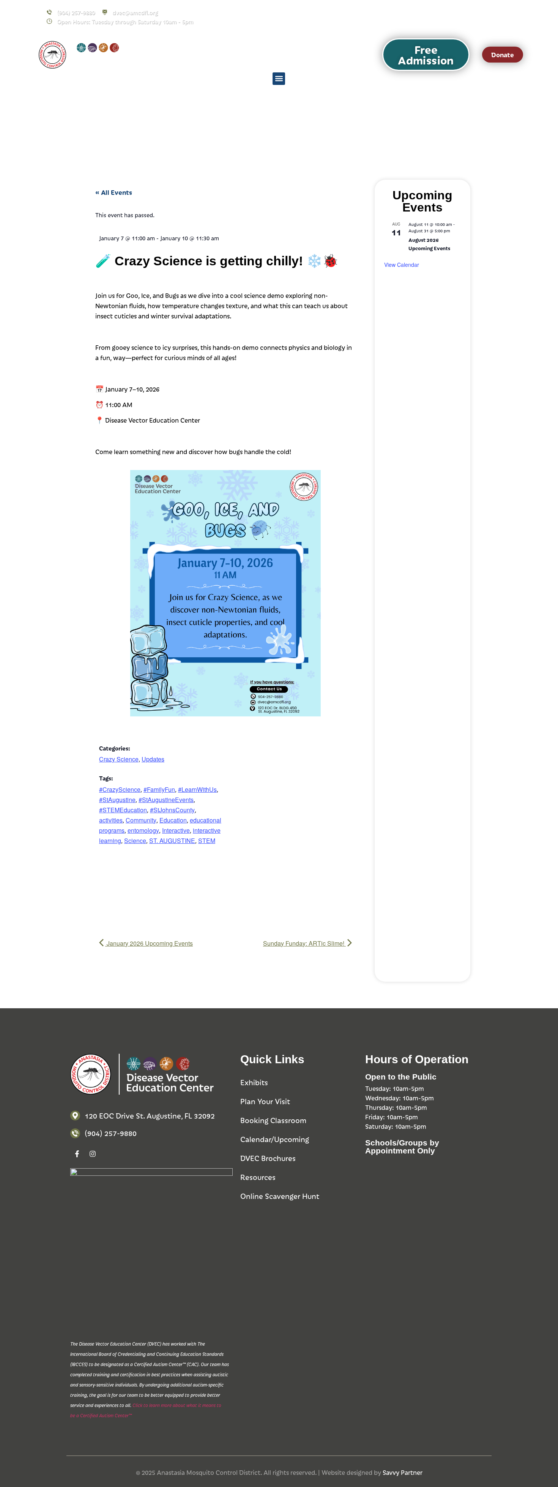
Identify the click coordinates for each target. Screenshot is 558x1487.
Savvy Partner (402, 1472)
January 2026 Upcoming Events (149, 943)
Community (141, 820)
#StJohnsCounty (172, 809)
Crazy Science (119, 759)
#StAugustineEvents (166, 799)
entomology (143, 830)
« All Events (113, 192)
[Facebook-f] (459, 17)
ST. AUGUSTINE (172, 840)
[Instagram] (474, 17)
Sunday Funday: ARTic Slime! (304, 943)
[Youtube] (505, 17)
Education (173, 820)
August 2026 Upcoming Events (429, 244)
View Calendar (401, 264)
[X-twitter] (490, 17)
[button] (426, 54)
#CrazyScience (119, 789)
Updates (153, 759)
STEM (206, 840)
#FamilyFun (159, 789)
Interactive (176, 830)
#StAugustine (117, 799)
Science (135, 840)
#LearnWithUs (197, 789)
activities (111, 820)
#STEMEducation (123, 809)
